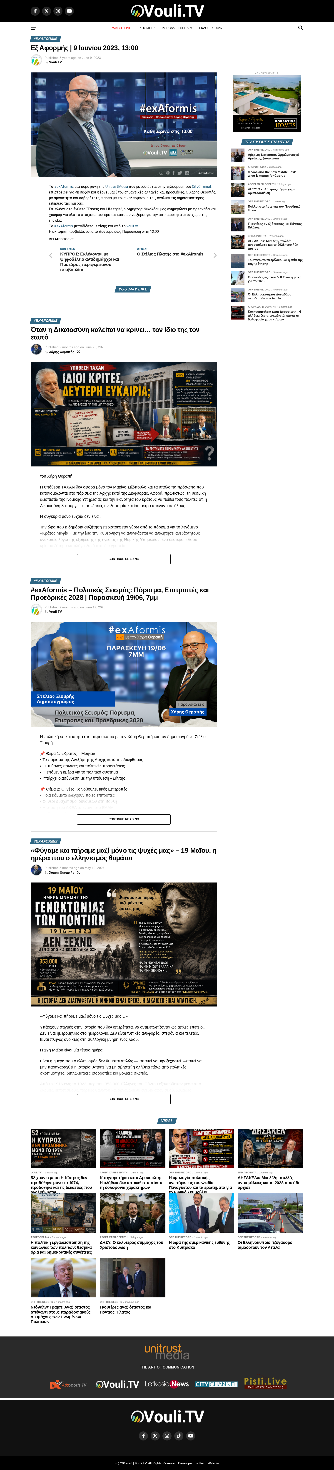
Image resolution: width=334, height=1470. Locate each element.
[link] (116, 186)
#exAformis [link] (63, 186)
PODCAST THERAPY (177, 28)
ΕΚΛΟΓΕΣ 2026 (210, 28)
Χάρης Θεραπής (61, 352)
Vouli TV (55, 62)
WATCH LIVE (121, 28)
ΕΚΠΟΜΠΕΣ (146, 28)
